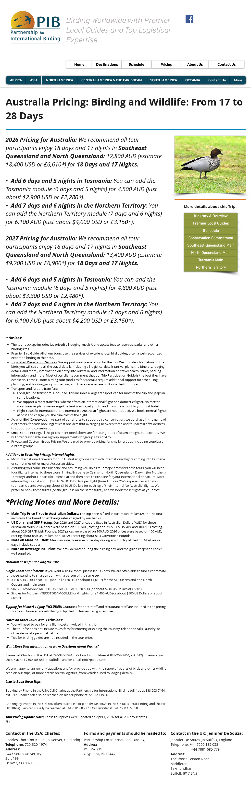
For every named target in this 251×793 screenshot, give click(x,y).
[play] (235, 188)
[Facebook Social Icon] (189, 19)
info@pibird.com (93, 659)
